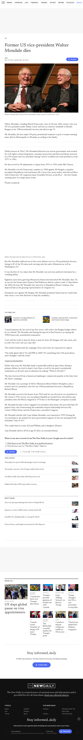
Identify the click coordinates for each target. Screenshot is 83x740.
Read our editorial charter (56, 695)
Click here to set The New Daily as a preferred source (30, 443)
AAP (6, 58)
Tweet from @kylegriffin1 (14, 361)
